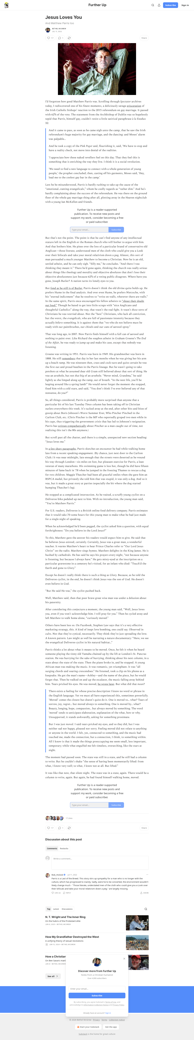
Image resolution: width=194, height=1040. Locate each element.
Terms (104, 1019)
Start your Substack (89, 1027)
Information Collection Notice (96, 1005)
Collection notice (117, 1019)
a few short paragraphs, (63, 449)
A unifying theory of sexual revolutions (64, 940)
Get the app (111, 1027)
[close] (124, 958)
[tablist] (57, 848)
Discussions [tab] (67, 909)
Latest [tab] (56, 909)
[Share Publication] (159, 5)
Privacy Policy (118, 1005)
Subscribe (170, 5)
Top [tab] (48, 909)
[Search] (153, 5)
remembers (68, 358)
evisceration (134, 106)
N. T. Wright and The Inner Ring (65, 917)
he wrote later (106, 684)
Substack (83, 1034)
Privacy (96, 1019)
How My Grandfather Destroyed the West (72, 937)
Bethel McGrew (59, 29)
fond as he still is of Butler (66, 288)
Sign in (185, 5)
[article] (97, 923)
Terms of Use (110, 1002)
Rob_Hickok (57, 874)
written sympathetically (72, 426)
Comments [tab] (52, 848)
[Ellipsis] (147, 874)
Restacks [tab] (64, 848)
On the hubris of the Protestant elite (62, 921)
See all (51, 976)
